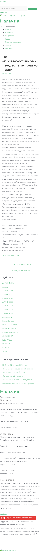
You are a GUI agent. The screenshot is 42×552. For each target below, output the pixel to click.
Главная (8, 29)
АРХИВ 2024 (7, 310)
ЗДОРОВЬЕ (7, 340)
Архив (8, 45)
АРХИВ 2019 (7, 291)
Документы (10, 36)
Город (7, 39)
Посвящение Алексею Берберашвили (19, 384)
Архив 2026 (7, 317)
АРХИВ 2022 (7, 302)
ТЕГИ (4, 351)
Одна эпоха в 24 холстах (12, 376)
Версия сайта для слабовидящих (20, 518)
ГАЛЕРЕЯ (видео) (9, 325)
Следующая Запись (21, 271)
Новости (9, 33)
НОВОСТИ (6, 73)
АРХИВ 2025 (7, 313)
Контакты (9, 48)
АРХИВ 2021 (7, 298)
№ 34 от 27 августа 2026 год (14, 365)
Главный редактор (13, 42)
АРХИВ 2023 (7, 306)
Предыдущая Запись (21, 264)
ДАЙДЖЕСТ (7, 336)
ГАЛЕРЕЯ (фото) (9, 329)
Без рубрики (8, 321)
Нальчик (3, 1)
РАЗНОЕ (6, 347)
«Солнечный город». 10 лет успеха (17, 380)
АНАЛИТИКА (8, 283)
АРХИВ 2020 (7, 295)
